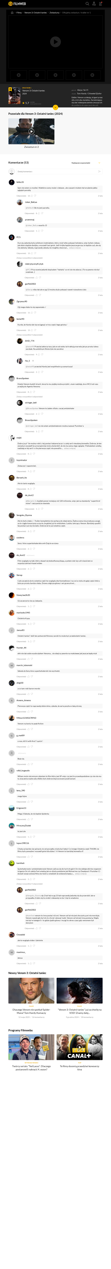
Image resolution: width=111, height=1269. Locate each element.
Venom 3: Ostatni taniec (35, 12)
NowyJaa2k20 (23, 595)
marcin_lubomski (24, 665)
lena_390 (21, 790)
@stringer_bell (32, 426)
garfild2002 (30, 283)
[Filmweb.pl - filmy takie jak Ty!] (17, 3)
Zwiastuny (54, 12)
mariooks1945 (23, 612)
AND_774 (29, 340)
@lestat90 (30, 346)
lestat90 (20, 319)
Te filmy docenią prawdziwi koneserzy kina (79, 1068)
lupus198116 (23, 843)
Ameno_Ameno (24, 700)
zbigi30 (20, 682)
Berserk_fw (22, 477)
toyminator (22, 460)
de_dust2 (29, 495)
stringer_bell (31, 402)
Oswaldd (21, 934)
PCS (18, 237)
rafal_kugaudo (23, 770)
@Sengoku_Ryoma (33, 895)
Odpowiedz (21, 196)
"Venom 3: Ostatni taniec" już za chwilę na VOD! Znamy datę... (80, 1011)
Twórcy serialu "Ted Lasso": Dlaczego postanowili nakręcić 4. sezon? (31, 1068)
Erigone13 (21, 808)
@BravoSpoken (32, 408)
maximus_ (21, 952)
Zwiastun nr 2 (31, 146)
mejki (19, 437)
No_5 (27, 360)
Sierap (19, 575)
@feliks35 (30, 208)
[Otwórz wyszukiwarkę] (87, 4)
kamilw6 (20, 863)
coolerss (20, 537)
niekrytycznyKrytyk (34, 263)
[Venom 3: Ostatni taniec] (14, 95)
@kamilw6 (30, 915)
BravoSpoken (23, 378)
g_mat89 (21, 735)
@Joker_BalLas (32, 225)
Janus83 (20, 630)
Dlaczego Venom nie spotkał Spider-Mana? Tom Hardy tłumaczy (31, 1011)
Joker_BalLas (31, 202)
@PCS (28, 269)
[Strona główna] (12, 12)
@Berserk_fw (31, 501)
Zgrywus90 (22, 301)
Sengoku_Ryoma (24, 515)
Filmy (19, 12)
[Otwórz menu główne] (100, 4)
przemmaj (29, 219)
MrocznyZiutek (24, 825)
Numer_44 (21, 647)
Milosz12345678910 (26, 717)
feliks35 (20, 182)
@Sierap (29, 289)
